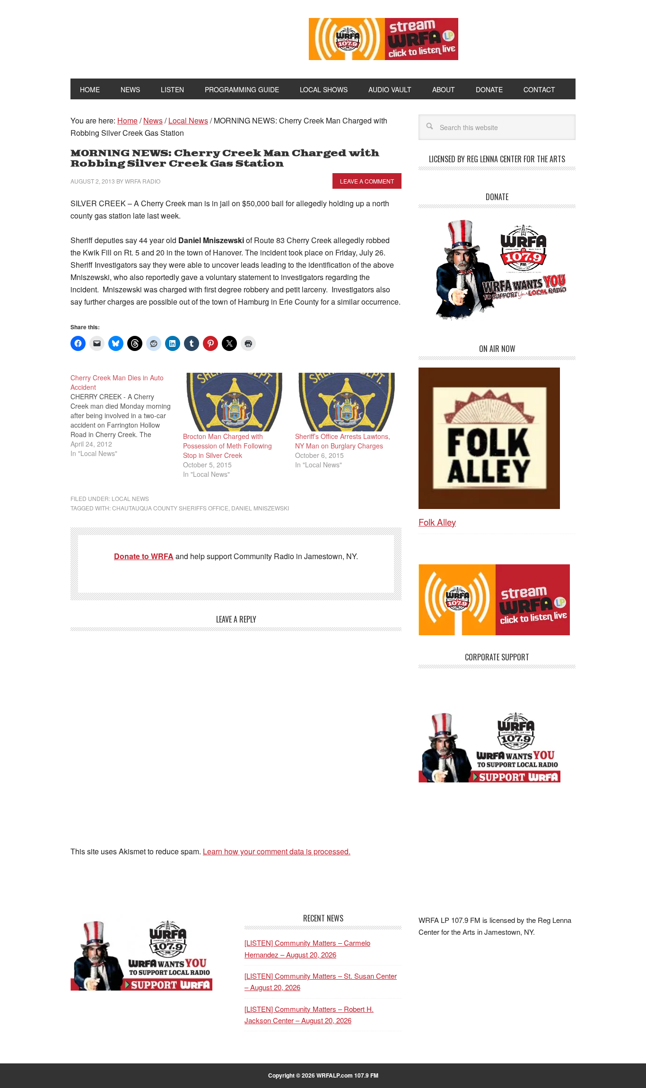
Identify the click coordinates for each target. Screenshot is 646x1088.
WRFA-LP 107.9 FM (168, 37)
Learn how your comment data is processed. (276, 851)
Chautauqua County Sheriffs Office (170, 508)
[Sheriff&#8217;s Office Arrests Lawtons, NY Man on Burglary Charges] (346, 402)
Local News (130, 498)
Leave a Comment (367, 181)
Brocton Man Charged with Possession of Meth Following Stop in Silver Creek (227, 445)
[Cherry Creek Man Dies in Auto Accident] (126, 415)
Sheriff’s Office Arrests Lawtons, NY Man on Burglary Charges (342, 440)
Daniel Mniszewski (260, 508)
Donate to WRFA (144, 556)
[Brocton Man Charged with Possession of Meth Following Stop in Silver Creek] (234, 402)
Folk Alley (437, 521)
